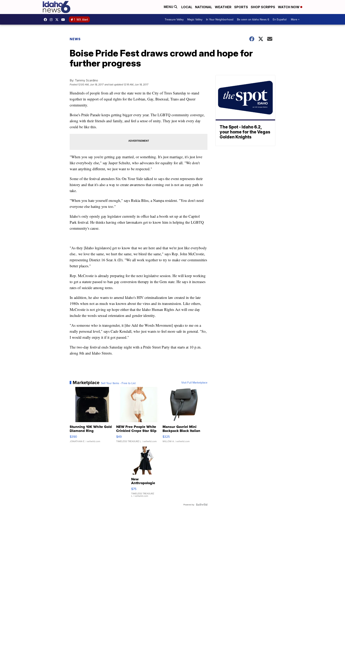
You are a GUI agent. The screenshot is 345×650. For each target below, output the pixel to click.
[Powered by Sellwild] (201, 504)
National (203, 7)
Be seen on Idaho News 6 (253, 19)
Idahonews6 (46, 19)
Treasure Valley (174, 19)
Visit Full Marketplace (194, 382)
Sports (241, 7)
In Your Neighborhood (219, 19)
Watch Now (289, 7)
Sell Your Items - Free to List (118, 383)
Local (186, 7)
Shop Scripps (263, 7)
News (75, 39)
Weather (223, 7)
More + (295, 19)
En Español (280, 19)
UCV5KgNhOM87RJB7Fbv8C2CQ (64, 19)
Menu (169, 7)
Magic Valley (194, 19)
